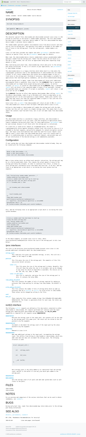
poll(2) (36, 290)
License (78, 434)
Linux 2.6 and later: (16, 273)
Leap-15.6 (70, 34)
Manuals (4, 5)
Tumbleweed (11, 5)
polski (69, 64)
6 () (70, 88)
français (69, 54)
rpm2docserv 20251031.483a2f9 (68, 434)
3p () (71, 81)
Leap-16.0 (70, 31)
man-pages (18, 5)
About (18, 1)
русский (70, 71)
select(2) (28, 290)
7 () (69, 91)
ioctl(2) (17, 308)
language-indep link (72, 13)
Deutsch (70, 44)
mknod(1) (8, 414)
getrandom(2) (45, 52)
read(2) (8, 87)
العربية (69, 41)
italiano (69, 58)
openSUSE (13, 1)
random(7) (19, 399)
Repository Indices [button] (25, 1)
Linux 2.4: (13, 264)
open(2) (16, 85)
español (70, 51)
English (69, 48)
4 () (69, 85)
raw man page (71, 16)
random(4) (9, 9)
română (69, 68)
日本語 (69, 61)
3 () (70, 78)
